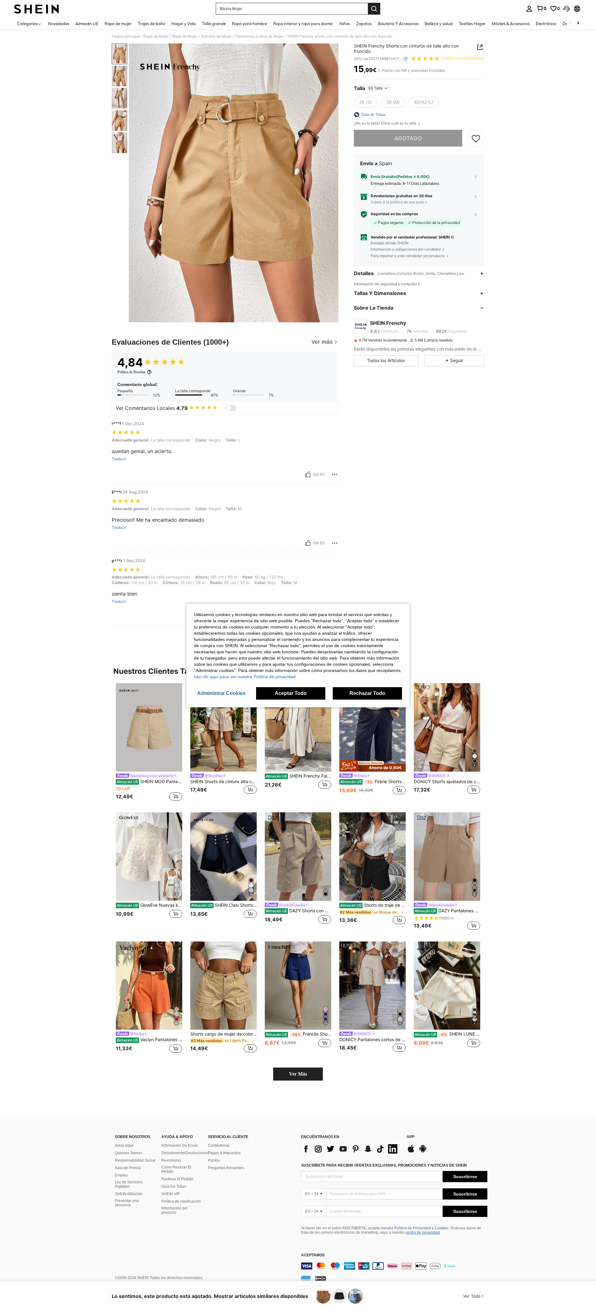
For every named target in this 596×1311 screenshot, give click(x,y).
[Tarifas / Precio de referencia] (379, 70)
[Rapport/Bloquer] (334, 474)
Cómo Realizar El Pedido (176, 1169)
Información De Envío (179, 1145)
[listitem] (149, 743)
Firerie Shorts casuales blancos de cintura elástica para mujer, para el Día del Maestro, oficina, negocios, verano (373, 781)
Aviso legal (124, 1145)
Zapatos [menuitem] (364, 23)
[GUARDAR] (475, 138)
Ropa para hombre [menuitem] (249, 23)
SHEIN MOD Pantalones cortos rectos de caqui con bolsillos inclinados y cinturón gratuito (149, 781)
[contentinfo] (394, 1266)
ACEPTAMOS (313, 1255)
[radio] (365, 102)
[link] (541, 8)
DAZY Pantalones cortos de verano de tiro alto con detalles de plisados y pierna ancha (447, 910)
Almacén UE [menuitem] (86, 23)
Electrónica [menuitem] (546, 23)
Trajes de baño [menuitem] (151, 23)
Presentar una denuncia (127, 1203)
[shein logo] (36, 8)
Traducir (119, 459)
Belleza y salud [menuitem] (439, 23)
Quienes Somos (128, 1153)
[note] (372, 766)
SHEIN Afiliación (128, 1194)
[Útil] (308, 474)
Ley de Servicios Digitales (129, 1184)
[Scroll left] (570, 23)
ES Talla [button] (375, 88)
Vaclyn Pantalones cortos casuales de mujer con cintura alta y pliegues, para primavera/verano (149, 1039)
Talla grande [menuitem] (214, 23)
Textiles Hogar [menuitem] (472, 23)
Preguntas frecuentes (226, 1168)
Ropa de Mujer (156, 36)
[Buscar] (374, 9)
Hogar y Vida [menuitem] (183, 23)
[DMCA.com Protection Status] (320, 1278)
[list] (350, 1149)
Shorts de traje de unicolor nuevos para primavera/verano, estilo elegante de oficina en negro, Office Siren (373, 905)
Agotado (408, 138)
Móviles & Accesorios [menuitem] (511, 23)
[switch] (230, 408)
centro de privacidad (422, 1232)
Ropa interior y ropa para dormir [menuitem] (303, 23)
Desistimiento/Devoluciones (185, 1153)
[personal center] (529, 8)
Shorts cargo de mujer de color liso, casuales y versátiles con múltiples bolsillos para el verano (223, 1034)
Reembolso (171, 1160)
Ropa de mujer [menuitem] (118, 23)
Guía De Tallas (173, 1186)
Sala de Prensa (128, 1168)
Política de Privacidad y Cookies (421, 1228)
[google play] (422, 1152)
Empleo (121, 1175)
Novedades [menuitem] (58, 23)
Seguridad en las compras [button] (394, 214)
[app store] (411, 1152)
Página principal (126, 36)
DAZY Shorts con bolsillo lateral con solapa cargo (298, 910)
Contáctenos (218, 1145)
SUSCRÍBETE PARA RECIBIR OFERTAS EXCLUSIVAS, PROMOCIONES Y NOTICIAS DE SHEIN (384, 1165)
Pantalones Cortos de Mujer (259, 36)
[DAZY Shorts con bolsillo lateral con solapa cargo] (298, 856)
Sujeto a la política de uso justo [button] (397, 202)
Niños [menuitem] (344, 23)
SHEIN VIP (170, 1194)
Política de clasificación (181, 1201)
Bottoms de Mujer (216, 36)
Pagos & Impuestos (224, 1153)
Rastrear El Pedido (177, 1179)
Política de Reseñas (131, 372)
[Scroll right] (578, 23)
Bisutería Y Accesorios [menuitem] (398, 23)
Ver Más (298, 1074)
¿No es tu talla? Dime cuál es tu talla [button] (385, 123)
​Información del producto (174, 1210)
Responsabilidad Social (135, 1160)
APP (410, 1137)
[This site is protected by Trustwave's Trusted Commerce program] (305, 1278)
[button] (566, 8)
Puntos (214, 1160)
